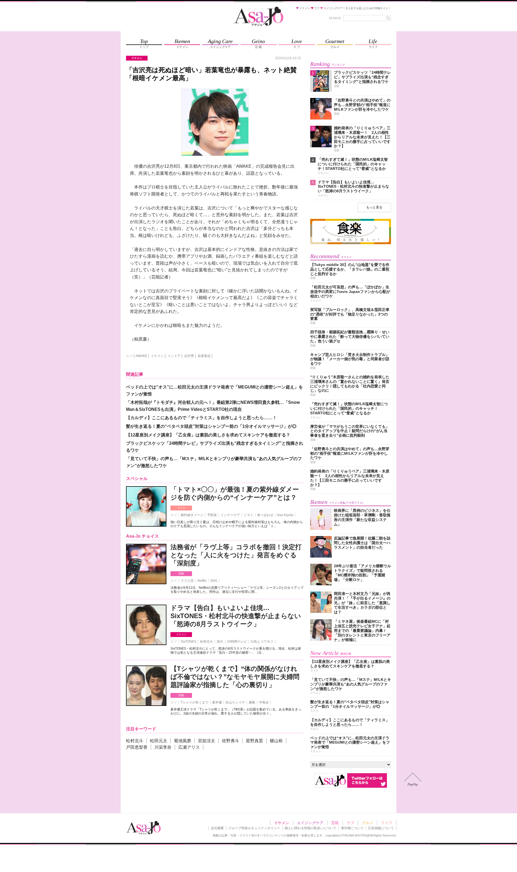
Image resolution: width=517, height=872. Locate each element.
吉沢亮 (189, 356)
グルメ (367, 823)
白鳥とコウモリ (262, 641)
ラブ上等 (187, 581)
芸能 (181, 573)
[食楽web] (350, 243)
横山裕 (276, 740)
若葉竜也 (204, 356)
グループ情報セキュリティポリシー (254, 828)
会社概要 (217, 828)
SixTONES (188, 641)
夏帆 (252, 702)
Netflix (202, 581)
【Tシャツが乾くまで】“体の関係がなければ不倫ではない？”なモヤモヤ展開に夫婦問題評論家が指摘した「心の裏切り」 (234, 676)
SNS (213, 581)
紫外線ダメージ (192, 515)
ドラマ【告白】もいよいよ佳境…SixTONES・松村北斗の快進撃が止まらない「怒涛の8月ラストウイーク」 (235, 616)
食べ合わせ (265, 515)
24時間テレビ (237, 641)
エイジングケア (310, 823)
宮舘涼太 (206, 740)
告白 (220, 641)
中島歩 (264, 702)
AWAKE (141, 356)
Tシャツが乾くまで (194, 702)
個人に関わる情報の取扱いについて (310, 828)
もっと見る (374, 207)
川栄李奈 (163, 747)
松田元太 (158, 740)
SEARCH (335, 18)
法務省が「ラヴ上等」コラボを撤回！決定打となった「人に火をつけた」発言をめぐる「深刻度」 (236, 555)
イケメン (157, 356)
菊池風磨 (182, 740)
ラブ (350, 823)
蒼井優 (217, 702)
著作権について (352, 828)
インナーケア (230, 515)
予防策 (212, 515)
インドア (173, 356)
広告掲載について (381, 828)
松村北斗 (206, 641)
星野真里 (254, 740)
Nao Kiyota (285, 515)
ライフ (181, 507)
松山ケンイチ (235, 702)
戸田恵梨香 (137, 747)
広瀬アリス (189, 747)
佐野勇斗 (230, 740)
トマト (248, 515)
